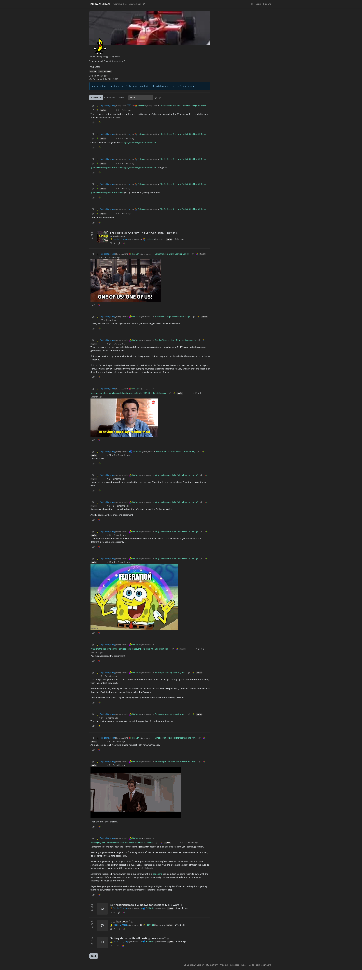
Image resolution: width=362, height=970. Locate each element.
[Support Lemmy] (144, 4)
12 (113, 929)
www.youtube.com (117, 236)
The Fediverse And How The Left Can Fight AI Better (183, 106)
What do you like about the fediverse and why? (175, 738)
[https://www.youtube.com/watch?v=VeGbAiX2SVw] (102, 236)
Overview (96, 97)
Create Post (135, 4)
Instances (234, 965)
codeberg (157, 874)
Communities (120, 4)
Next (93, 956)
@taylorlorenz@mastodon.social (140, 142)
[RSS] (160, 97)
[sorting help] (156, 97)
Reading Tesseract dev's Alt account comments (175, 340)
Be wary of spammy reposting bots (170, 673)
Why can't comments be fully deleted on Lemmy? (176, 475)
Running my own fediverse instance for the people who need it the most (122, 843)
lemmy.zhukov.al (100, 4)
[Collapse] (92, 106)
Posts (121, 97)
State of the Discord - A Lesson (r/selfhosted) (175, 452)
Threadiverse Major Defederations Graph (172, 317)
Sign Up (267, 4)
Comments (109, 97)
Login (258, 4)
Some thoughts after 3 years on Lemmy (172, 254)
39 (113, 913)
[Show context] (92, 110)
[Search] (252, 4)
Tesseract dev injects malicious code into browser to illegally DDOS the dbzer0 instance (128, 393)
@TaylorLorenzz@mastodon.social (107, 167)
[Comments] (102, 909)
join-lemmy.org (263, 965)
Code (251, 965)
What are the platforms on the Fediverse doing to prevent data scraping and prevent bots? (129, 649)
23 (113, 243)
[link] (97, 110)
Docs (243, 965)
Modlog (224, 965)
